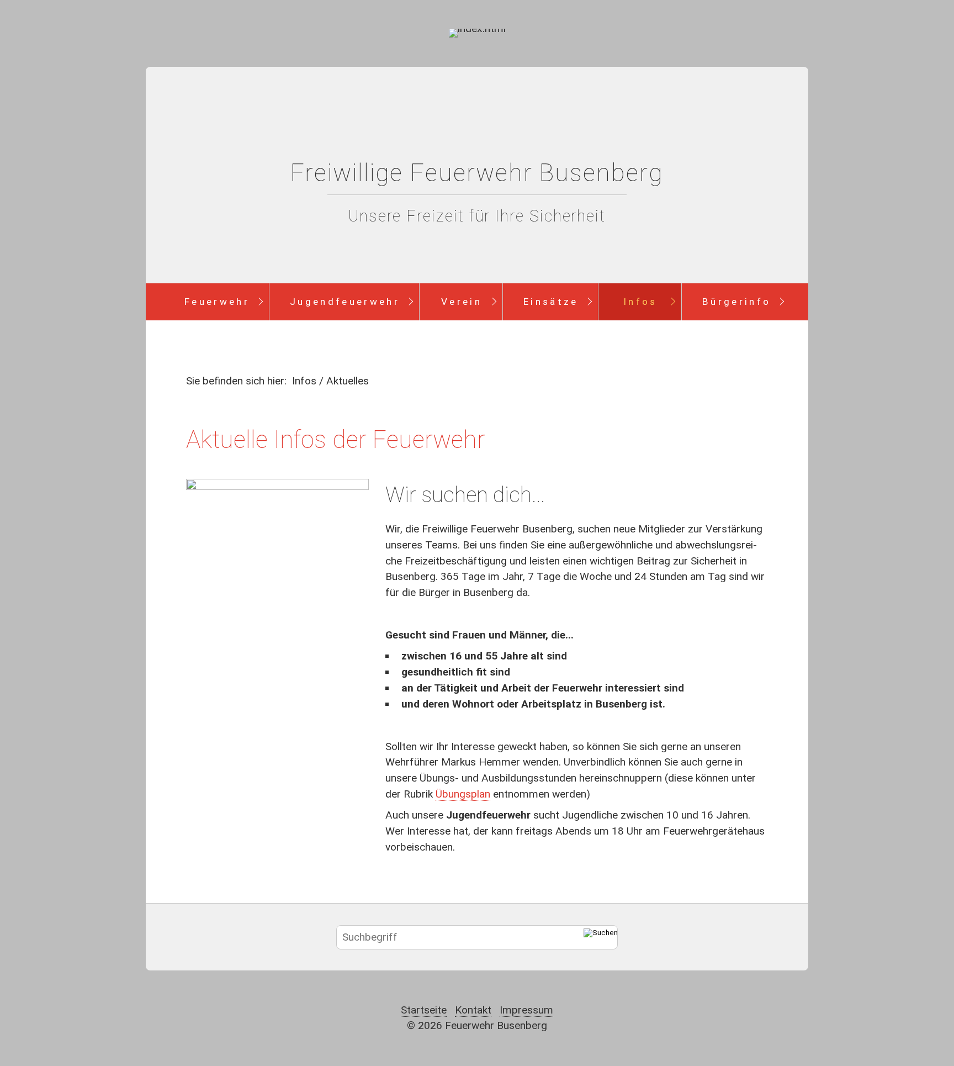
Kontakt (473, 1010)
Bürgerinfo (736, 301)
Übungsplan (463, 794)
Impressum (526, 1010)
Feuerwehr (217, 301)
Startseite (424, 1010)
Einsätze (551, 301)
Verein (461, 301)
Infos (640, 301)
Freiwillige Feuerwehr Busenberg (477, 173)
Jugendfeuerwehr (345, 301)
